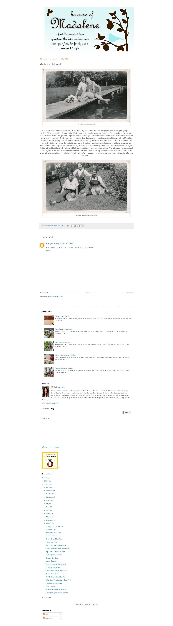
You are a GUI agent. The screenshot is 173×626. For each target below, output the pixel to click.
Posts (47, 614)
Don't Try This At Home (54, 555)
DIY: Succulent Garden (62, 342)
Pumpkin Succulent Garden (64, 368)
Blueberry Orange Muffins (54, 526)
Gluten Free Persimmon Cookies (65, 355)
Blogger (95, 604)
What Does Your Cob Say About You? (58, 580)
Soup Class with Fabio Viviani (56, 545)
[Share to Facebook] (80, 226)
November (49, 490)
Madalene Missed (51, 536)
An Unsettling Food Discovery (56, 564)
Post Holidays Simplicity (54, 583)
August (48, 500)
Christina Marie (59, 387)
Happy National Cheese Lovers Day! (58, 548)
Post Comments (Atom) (56, 296)
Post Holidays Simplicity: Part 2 (56, 577)
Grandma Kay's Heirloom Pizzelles (57, 593)
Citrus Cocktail (51, 529)
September (49, 497)
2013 (46, 481)
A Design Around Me (53, 567)
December (49, 487)
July (47, 503)
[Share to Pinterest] (82, 226)
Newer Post (44, 293)
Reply (48, 250)
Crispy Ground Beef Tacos (54, 539)
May (48, 510)
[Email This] (72, 226)
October (49, 494)
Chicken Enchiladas (52, 558)
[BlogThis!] (75, 226)
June (48, 507)
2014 (46, 477)
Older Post (129, 293)
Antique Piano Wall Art (62, 316)
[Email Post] (68, 226)
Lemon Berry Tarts (52, 542)
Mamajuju (49, 244)
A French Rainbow (52, 574)
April (48, 513)
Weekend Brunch (51, 561)
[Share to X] (77, 226)
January (49, 523)
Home (87, 293)
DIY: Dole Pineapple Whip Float (56, 570)
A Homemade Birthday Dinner (56, 589)
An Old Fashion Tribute (53, 533)
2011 (46, 597)
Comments (48, 618)
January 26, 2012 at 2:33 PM (63, 244)
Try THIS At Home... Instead (55, 551)
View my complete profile (50, 403)
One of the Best (51, 586)
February (49, 520)
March (48, 517)
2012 (46, 484)
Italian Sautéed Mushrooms (64, 329)
